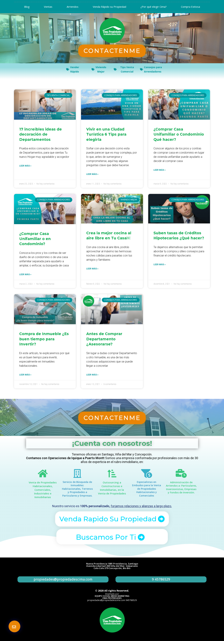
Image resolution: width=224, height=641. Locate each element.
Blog (27, 6)
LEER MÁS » (25, 166)
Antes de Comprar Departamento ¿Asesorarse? (104, 339)
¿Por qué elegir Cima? (154, 6)
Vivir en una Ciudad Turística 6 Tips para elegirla (106, 134)
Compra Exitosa (190, 6)
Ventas (48, 6)
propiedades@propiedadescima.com (63, 579)
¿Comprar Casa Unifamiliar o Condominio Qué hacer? (178, 134)
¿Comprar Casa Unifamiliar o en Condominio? (35, 238)
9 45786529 (161, 579)
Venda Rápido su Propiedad (109, 6)
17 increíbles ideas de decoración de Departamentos (40, 134)
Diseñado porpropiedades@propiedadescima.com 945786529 (112, 597)
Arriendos (72, 6)
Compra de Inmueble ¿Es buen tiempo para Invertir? (44, 339)
